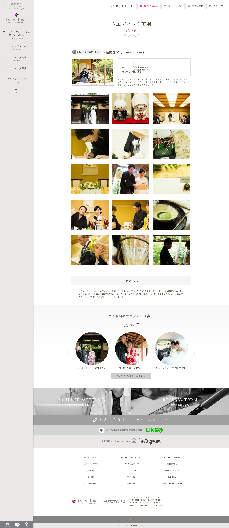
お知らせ (90, 470)
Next (194, 351)
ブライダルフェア (131, 464)
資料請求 (197, 6)
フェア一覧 (175, 6)
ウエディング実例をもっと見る (130, 376)
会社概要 (90, 477)
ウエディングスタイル (131, 458)
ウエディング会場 (172, 458)
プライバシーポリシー (172, 483)
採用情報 (172, 477)
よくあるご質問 (131, 470)
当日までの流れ (172, 470)
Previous (69, 350)
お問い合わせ (90, 483)
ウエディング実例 (90, 464)
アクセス (218, 6)
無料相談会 (151, 6)
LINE (17, 525)
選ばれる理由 (90, 458)
